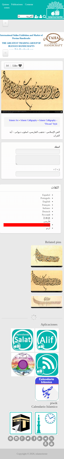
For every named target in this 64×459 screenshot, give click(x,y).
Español (46, 195)
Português (45, 198)
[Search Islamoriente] (44, 17)
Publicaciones (17, 4)
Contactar (29, 4)
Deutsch (46, 211)
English (46, 201)
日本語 (46, 218)
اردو (48, 228)
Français (46, 205)
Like (11, 65)
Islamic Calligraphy (29, 120)
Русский (46, 214)
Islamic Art (13, 120)
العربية (47, 224)
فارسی (46, 221)
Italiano (46, 208)
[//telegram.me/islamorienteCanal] (45, 438)
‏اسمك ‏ (57, 147)
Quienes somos (6, 6)
